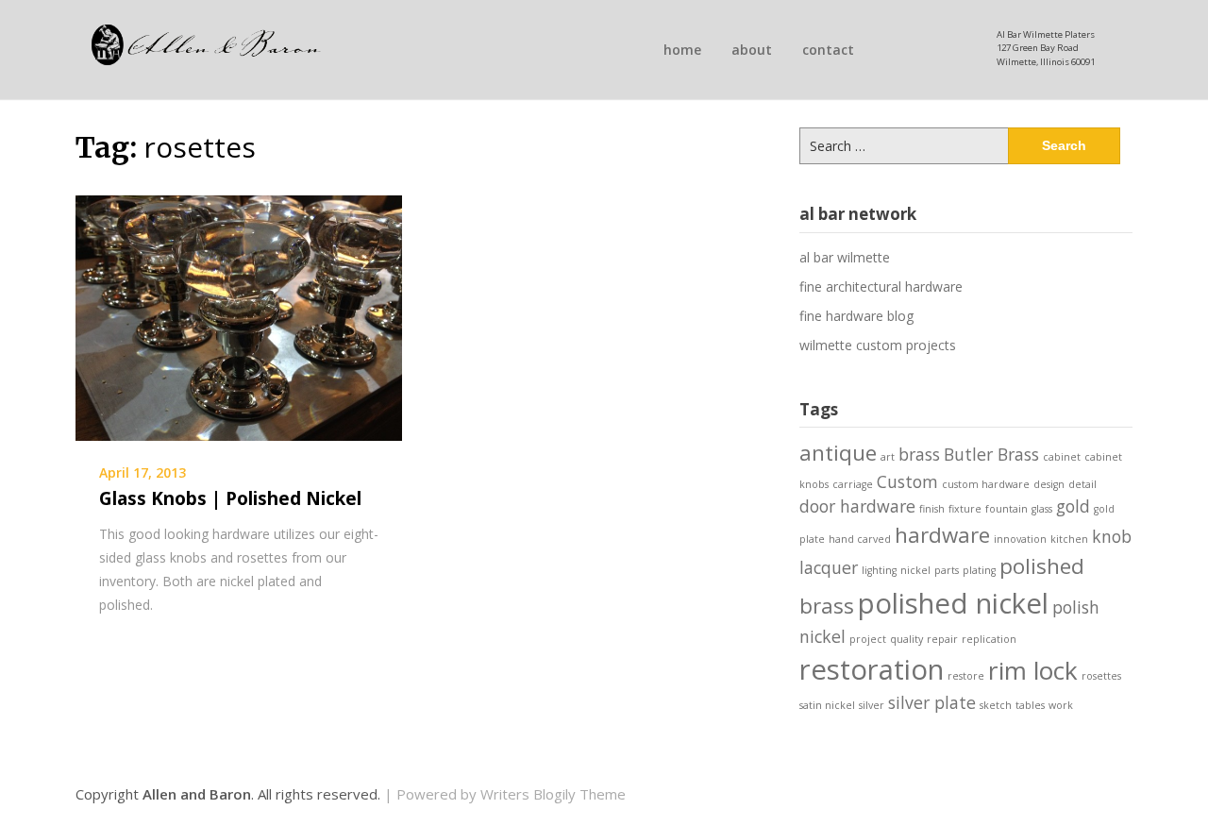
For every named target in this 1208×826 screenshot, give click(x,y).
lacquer (828, 567)
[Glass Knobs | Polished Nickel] (239, 316)
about (751, 50)
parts (946, 570)
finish (932, 508)
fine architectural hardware (881, 286)
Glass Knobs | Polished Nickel (230, 498)
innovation (1020, 539)
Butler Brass (991, 454)
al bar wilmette (844, 257)
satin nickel (827, 705)
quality (906, 639)
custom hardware (986, 484)
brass (919, 454)
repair (942, 639)
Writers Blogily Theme (553, 793)
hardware (942, 534)
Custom (907, 481)
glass (1042, 508)
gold (1073, 506)
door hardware (857, 506)
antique (838, 452)
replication (989, 639)
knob (1112, 536)
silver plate (932, 702)
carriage (852, 484)
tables (1030, 705)
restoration (871, 669)
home (682, 50)
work (1061, 705)
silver (871, 705)
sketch (996, 705)
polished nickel (953, 603)
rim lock (1033, 670)
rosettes (1101, 676)
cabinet (1062, 457)
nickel (915, 570)
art (888, 457)
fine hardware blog (856, 316)
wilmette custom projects (877, 345)
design (1049, 484)
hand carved (860, 539)
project (867, 639)
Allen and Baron (197, 793)
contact (828, 50)
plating (979, 570)
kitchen (1069, 539)
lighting (879, 570)
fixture (965, 508)
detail (1082, 484)
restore (966, 676)
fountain (1006, 508)
